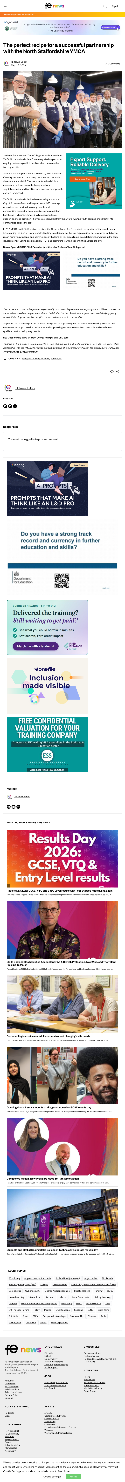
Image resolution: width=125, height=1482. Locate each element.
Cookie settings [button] (52, 1476)
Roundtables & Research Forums (60, 1427)
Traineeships (15, 1322)
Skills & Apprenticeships (56, 1364)
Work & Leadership (53, 1361)
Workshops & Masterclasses (58, 1433)
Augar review (90, 1278)
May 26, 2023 (18, 65)
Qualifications (63, 1309)
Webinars (49, 1430)
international (34, 1297)
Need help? (10, 1450)
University (31, 1322)
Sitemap (9, 1398)
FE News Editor (19, 61)
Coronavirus (15, 1290)
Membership (11, 1448)
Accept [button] (73, 1476)
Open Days (49, 1424)
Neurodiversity (93, 1303)
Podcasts (9, 1413)
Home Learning (16, 1297)
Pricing (87, 1376)
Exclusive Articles (92, 1353)
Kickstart (50, 1297)
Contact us (10, 1383)
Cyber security (32, 1290)
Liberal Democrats (79, 1297)
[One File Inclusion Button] (47, 685)
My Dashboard (12, 1439)
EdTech (47, 1356)
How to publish (12, 1430)
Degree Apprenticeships (57, 1290)
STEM (35, 1316)
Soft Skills (13, 1316)
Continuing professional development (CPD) (93, 1284)
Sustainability (77, 1316)
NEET (79, 1303)
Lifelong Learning (102, 1297)
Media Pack (89, 1379)
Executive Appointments (56, 1382)
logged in (29, 439)
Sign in (115, 6)
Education (49, 1353)
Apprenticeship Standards (37, 1278)
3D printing (14, 1278)
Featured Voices (91, 1356)
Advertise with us (13, 1392)
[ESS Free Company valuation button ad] (47, 744)
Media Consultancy (93, 1388)
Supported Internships (54, 1316)
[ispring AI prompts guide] (31, 288)
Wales (43, 1322)
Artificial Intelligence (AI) (68, 1278)
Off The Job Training (19, 1309)
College (44, 1284)
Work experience (59, 1322)
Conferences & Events (55, 1415)
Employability (50, 1359)
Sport (25, 1316)
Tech (103, 1316)
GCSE (110, 1290)
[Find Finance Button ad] (47, 627)
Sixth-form (103, 1309)
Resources (56, 358)
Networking (50, 1421)
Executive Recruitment (55, 1385)
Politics (47, 1309)
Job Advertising (91, 1385)
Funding (99, 1290)
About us (9, 1380)
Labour (62, 1297)
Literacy (13, 1303)
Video (8, 1415)
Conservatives (60, 1284)
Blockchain (107, 1278)
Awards (48, 1413)
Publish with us (12, 1389)
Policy (37, 1309)
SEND (90, 1309)
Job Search (49, 1388)
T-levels (92, 1316)
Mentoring (66, 1303)
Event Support (91, 1391)
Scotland (78, 1309)
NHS (107, 1303)
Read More (63, 1471)
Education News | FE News (35, 358)
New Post (9, 1436)
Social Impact (51, 1367)
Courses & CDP (51, 1418)
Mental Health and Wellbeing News (39, 1303)
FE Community (12, 1386)
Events (8, 1442)
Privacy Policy (11, 1395)
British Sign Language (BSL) (22, 1284)
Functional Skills (82, 1290)
